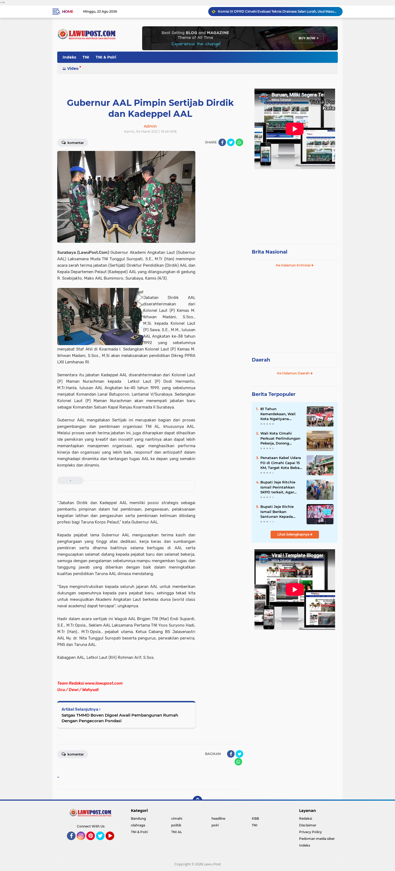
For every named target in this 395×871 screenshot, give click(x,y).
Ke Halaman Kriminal (293, 265)
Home (67, 11)
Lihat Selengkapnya (293, 534)
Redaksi (305, 818)
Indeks (69, 57)
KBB (255, 818)
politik (176, 825)
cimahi (176, 818)
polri (215, 825)
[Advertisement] (295, 204)
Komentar (75, 143)
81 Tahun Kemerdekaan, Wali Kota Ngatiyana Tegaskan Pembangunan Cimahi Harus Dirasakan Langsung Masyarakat (280, 414)
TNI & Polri (106, 57)
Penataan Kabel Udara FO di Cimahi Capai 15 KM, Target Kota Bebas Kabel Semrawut (280, 463)
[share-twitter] (231, 142)
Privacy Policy (310, 832)
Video (72, 68)
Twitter (102, 842)
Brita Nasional (269, 252)
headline (218, 818)
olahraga (138, 825)
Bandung (138, 818)
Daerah (261, 360)
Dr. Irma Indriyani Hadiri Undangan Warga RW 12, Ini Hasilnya (267, 11)
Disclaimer (307, 825)
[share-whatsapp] (239, 142)
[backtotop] (197, 800)
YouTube (113, 842)
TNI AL (176, 832)
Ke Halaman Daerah (293, 373)
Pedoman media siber (317, 839)
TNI (85, 57)
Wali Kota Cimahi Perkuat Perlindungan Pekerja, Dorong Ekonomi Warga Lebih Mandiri (280, 438)
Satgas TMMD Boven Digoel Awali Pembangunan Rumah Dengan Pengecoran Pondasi (120, 718)
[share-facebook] (222, 142)
